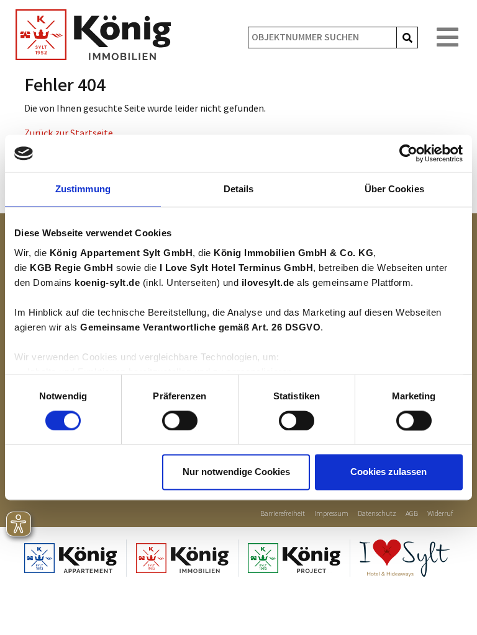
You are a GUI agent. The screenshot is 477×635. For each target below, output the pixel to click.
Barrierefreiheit (282, 513)
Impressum (331, 513)
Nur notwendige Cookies (236, 472)
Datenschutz (377, 513)
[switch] (180, 420)
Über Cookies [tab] (394, 189)
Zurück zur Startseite (68, 134)
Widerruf (440, 513)
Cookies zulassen (388, 472)
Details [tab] (239, 189)
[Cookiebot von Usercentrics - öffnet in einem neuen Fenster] (408, 153)
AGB (412, 513)
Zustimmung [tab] (83, 189)
